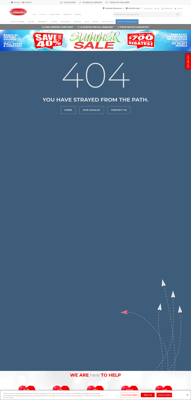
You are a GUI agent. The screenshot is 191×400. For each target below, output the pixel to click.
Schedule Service (92, 2)
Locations (69, 2)
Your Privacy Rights (130, 395)
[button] (15, 2)
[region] (95, 395)
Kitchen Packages (17, 21)
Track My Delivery (119, 2)
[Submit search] (177, 14)
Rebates (78, 14)
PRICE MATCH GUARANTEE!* (134, 27)
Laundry (31, 21)
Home (68, 110)
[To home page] (18, 11)
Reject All (148, 395)
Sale (34, 14)
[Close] (187, 395)
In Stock (42, 14)
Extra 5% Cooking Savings (127, 21)
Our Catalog (91, 110)
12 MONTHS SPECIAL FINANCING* (97, 27)
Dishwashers (65, 21)
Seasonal (77, 21)
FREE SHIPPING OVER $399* (58, 27)
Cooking (54, 21)
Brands (95, 21)
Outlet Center (54, 14)
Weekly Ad (67, 14)
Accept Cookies (164, 395)
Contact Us (119, 110)
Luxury (86, 21)
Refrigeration (42, 21)
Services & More (107, 21)
